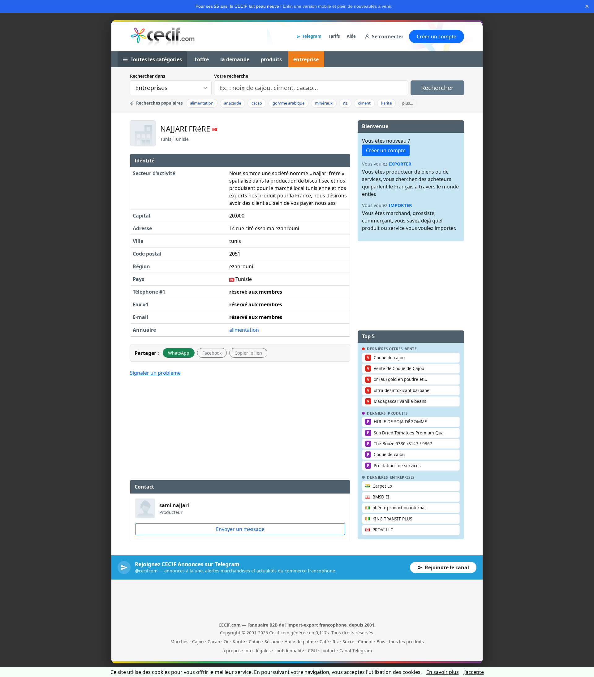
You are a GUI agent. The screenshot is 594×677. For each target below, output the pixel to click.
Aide (351, 36)
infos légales (257, 650)
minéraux (324, 103)
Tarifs (334, 36)
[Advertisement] (240, 427)
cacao (257, 103)
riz (345, 103)
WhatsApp (178, 353)
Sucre (348, 642)
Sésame (273, 642)
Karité (239, 642)
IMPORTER (400, 205)
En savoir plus (442, 672)
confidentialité (289, 650)
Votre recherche (231, 76)
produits (271, 59)
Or (226, 642)
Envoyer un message (240, 529)
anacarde (232, 103)
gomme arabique (288, 103)
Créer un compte (436, 36)
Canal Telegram (355, 650)
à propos (231, 650)
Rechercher (437, 88)
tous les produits (406, 642)
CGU (312, 650)
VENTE (411, 349)
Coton (255, 642)
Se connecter (387, 36)
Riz (336, 642)
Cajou (198, 642)
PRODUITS (398, 413)
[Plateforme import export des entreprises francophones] (162, 36)
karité (386, 103)
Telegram (311, 36)
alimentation (201, 103)
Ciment (365, 642)
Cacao (214, 642)
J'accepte (473, 672)
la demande (234, 59)
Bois (381, 642)
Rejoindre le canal (447, 567)
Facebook (212, 353)
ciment (364, 103)
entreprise (306, 59)
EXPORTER (400, 164)
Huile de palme (300, 642)
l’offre (202, 59)
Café (324, 642)
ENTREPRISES (402, 477)
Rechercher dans (147, 76)
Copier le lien (248, 353)
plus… (407, 103)
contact (328, 650)
